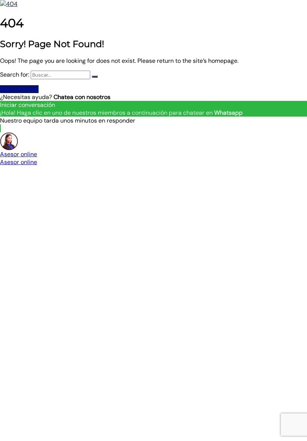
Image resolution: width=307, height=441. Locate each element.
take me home (19, 89)
